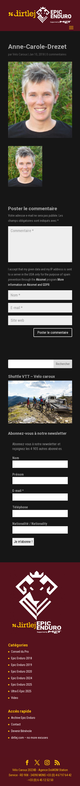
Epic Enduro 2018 (21, 658)
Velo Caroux (20, 54)
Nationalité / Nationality (29, 524)
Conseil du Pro (20, 651)
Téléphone (20, 507)
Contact (16, 724)
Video (14, 698)
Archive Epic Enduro (23, 717)
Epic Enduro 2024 (21, 678)
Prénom (18, 474)
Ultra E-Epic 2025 (21, 691)
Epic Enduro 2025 (21, 684)
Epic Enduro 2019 (21, 665)
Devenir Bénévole (21, 731)
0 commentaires (56, 54)
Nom (15, 458)
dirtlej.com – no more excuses (29, 737)
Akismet (41, 279)
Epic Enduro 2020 (21, 671)
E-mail (18, 491)
